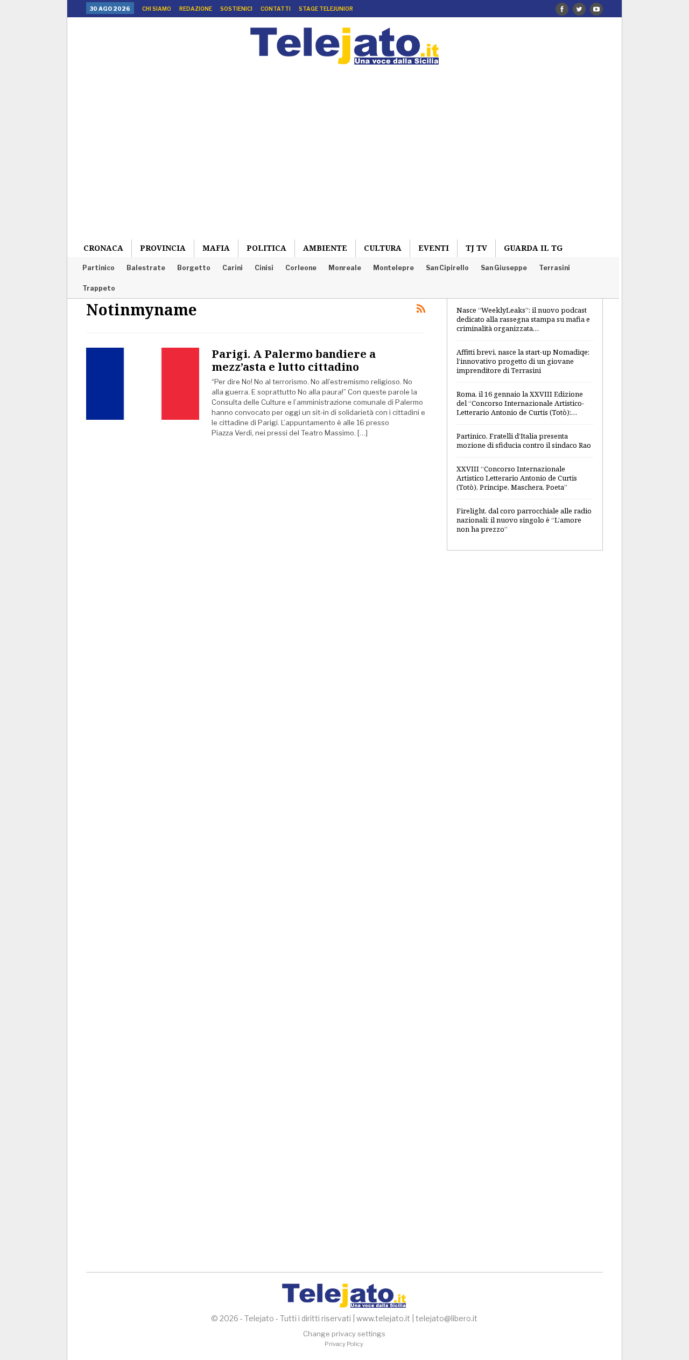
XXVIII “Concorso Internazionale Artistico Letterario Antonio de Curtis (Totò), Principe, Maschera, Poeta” (516, 478)
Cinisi (264, 268)
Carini (232, 268)
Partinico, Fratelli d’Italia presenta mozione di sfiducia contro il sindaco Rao (523, 440)
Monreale (344, 268)
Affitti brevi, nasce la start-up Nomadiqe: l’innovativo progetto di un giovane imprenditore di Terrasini (522, 361)
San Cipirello (447, 268)
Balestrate (145, 268)
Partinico (98, 268)
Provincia (163, 248)
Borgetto (193, 268)
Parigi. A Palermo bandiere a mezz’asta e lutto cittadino (294, 360)
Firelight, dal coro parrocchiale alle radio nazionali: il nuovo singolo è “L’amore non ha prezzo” (524, 520)
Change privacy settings (344, 1333)
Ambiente (325, 248)
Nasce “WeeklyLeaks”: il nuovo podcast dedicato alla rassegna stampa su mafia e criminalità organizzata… (523, 319)
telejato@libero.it (446, 1318)
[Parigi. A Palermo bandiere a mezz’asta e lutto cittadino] (142, 384)
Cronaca (103, 248)
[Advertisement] (344, 145)
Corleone (301, 268)
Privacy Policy (344, 1344)
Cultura (383, 248)
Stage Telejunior (326, 8)
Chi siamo (156, 8)
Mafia (216, 248)
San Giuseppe (504, 268)
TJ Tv (476, 248)
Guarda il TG (533, 248)
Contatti (276, 8)
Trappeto (98, 288)
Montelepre (393, 268)
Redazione (195, 8)
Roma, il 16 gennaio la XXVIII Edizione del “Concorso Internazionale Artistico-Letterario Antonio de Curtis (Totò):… (520, 403)
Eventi (433, 248)
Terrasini (554, 268)
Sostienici (236, 8)
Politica (266, 248)
